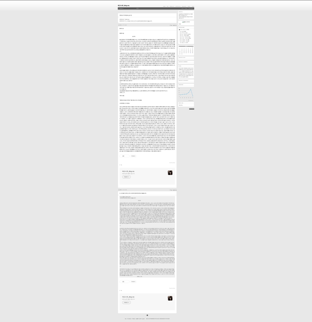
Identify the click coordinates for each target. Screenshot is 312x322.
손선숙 (183, 72)
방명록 (137, 318)
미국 (192, 75)
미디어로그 (129, 318)
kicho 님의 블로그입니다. (128, 173)
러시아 (192, 68)
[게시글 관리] (128, 156)
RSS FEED (193, 109)
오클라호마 (181, 69)
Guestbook (184, 6)
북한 (190, 69)
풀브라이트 (190, 72)
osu (180, 71)
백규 (183, 68)
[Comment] (121, 164)
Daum (157, 318)
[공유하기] (126, 156)
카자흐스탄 (183, 75)
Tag (167, 6)
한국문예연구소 (188, 71)
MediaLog (172, 6)
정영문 (181, 74)
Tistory (168, 318)
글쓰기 (143, 318)
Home (164, 6)
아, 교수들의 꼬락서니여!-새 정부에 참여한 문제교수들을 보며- (138, 21)
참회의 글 (127, 19)
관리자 (140, 318)
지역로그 (133, 318)
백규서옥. (181, 105)
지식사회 (180, 76)
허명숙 (187, 76)
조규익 (185, 69)
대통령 (183, 71)
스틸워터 (189, 74)
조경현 (187, 75)
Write (192, 6)
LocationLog (178, 6)
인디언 (180, 68)
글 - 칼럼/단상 (174, 25)
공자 (192, 74)
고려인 (189, 68)
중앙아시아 (185, 74)
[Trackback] (120, 164)
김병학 (184, 76)
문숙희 (188, 69)
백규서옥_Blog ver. (124, 5)
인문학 (186, 72)
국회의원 (185, 68)
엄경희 (190, 75)
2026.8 (186, 46)
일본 (180, 75)
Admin (189, 6)
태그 (126, 318)
